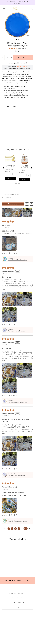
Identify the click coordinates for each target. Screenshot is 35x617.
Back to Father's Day (18, 580)
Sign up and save (17, 593)
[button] (28, 8)
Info (17, 607)
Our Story (17, 598)
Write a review (13, 204)
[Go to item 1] (7, 212)
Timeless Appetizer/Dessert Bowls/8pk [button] (17, 402)
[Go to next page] (29, 528)
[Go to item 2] (17, 212)
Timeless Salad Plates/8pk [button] (16, 475)
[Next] (31, 168)
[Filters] (27, 204)
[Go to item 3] (27, 212)
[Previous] (3, 168)
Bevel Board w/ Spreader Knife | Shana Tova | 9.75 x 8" (24, 166)
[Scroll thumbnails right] (31, 212)
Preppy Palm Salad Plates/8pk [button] (18, 522)
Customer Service (17, 602)
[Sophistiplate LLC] (15, 8)
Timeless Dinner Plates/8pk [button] (17, 331)
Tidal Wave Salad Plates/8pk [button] (17, 260)
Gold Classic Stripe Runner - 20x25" (10, 166)
